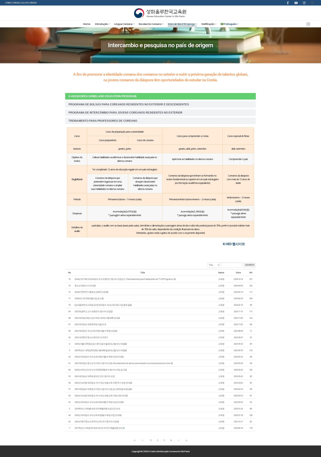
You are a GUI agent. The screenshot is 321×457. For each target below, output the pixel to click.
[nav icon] (308, 24)
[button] (221, 279)
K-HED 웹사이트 (234, 244)
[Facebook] (288, 3)
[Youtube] (296, 3)
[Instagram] (304, 3)
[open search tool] (312, 2)
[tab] (160, 96)
